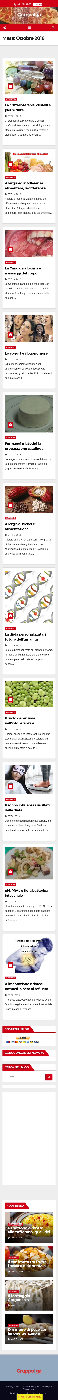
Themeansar (28, 1389)
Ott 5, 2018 (14, 995)
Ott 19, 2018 (14, 194)
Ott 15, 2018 (14, 535)
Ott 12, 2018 (14, 729)
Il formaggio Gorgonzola (19, 1298)
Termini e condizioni (19, 1393)
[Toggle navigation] (29, 27)
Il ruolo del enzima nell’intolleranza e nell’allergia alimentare (24, 723)
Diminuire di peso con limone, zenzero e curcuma (27, 1333)
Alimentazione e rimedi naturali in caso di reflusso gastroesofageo (26, 989)
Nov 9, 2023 (17, 1238)
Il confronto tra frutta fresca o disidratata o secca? (27, 1266)
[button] (53, 27)
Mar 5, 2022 (17, 1339)
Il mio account (39, 1393)
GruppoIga (29, 15)
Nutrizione (10, 177)
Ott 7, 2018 (14, 902)
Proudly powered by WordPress (20, 1386)
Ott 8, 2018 (14, 816)
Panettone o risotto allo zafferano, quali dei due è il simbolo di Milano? (29, 1234)
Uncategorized (15, 1224)
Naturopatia (11, 99)
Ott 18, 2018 (14, 279)
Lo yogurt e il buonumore (26, 353)
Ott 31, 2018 (14, 116)
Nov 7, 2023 (17, 1271)
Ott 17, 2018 (14, 359)
